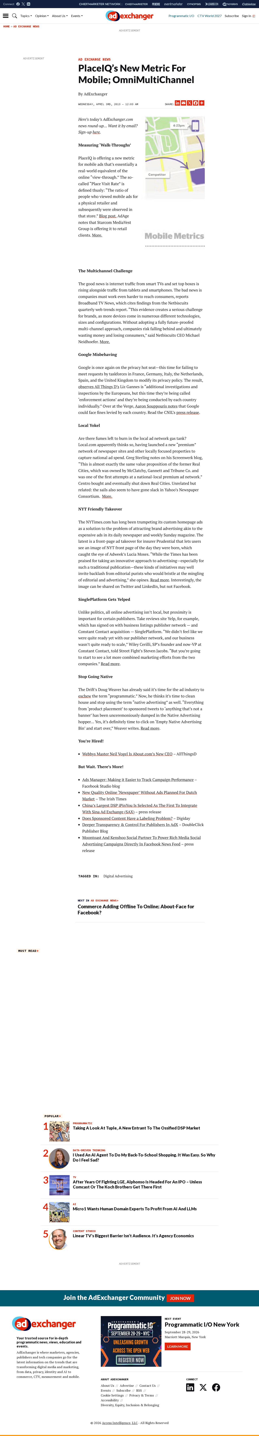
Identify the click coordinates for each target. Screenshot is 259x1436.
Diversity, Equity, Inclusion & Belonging (130, 1405)
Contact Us (147, 1385)
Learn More (177, 1346)
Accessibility (110, 1400)
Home (6, 26)
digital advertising (118, 876)
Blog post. (107, 216)
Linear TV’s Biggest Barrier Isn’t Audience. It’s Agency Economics (133, 1235)
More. (97, 235)
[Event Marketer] (173, 4)
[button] (14, 15)
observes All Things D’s (98, 386)
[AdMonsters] (230, 4)
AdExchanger (95, 94)
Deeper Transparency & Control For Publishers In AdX (130, 824)
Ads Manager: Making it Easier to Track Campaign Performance (138, 779)
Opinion (40, 16)
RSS (139, 1390)
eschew (84, 696)
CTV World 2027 (209, 16)
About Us (58, 16)
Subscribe (232, 16)
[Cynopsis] (194, 4)
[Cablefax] (249, 4)
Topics (25, 16)
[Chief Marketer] (136, 4)
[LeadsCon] (211, 4)
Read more (159, 580)
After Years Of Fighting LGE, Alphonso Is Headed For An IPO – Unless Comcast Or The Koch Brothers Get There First (137, 1184)
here (96, 132)
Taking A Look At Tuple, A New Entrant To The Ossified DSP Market (136, 1127)
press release (187, 412)
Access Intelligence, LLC (120, 1423)
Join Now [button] (180, 1298)
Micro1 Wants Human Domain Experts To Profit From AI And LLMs (135, 1208)
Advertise (127, 1385)
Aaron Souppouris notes (156, 406)
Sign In (247, 16)
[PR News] (156, 4)
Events (75, 16)
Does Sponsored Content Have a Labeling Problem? (127, 818)
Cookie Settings (112, 1395)
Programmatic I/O (181, 16)
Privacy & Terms (141, 1395)
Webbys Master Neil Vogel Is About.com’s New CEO (127, 754)
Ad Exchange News (26, 26)
